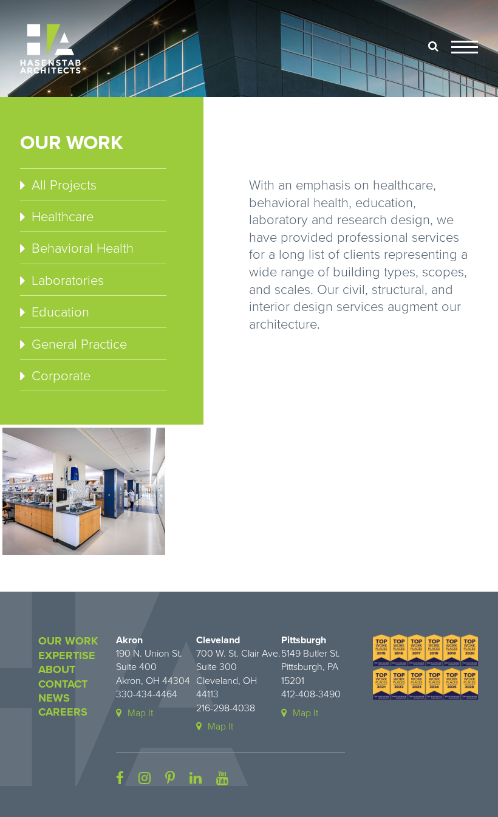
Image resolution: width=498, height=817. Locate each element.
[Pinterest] (170, 778)
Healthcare (63, 217)
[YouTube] (222, 778)
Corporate (61, 376)
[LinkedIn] (195, 778)
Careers (62, 712)
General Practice (79, 344)
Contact (62, 684)
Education (60, 312)
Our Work (68, 641)
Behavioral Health (83, 248)
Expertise (66, 655)
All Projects (64, 185)
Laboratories (68, 281)
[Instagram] (144, 778)
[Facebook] (120, 778)
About (56, 669)
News (54, 698)
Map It (140, 713)
